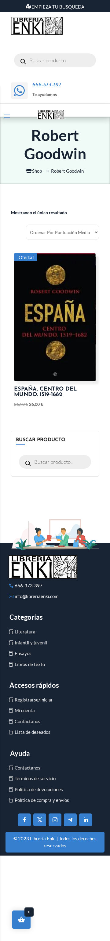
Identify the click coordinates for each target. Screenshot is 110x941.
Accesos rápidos (34, 685)
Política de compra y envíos (42, 800)
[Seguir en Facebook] (24, 819)
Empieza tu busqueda (57, 6)
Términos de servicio (35, 778)
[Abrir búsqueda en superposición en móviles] (55, 60)
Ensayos (23, 653)
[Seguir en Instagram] (55, 819)
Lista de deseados (32, 732)
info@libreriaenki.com (36, 596)
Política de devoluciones (39, 789)
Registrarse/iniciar (34, 699)
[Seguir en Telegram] (70, 819)
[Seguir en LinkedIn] (85, 819)
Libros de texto (30, 664)
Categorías (26, 617)
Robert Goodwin (67, 171)
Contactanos (27, 767)
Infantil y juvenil (31, 642)
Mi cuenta (25, 710)
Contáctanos (27, 721)
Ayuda (20, 753)
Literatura (25, 631)
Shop (37, 171)
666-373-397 (28, 585)
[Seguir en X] (39, 819)
